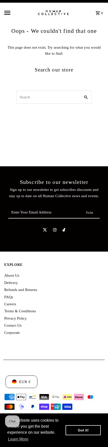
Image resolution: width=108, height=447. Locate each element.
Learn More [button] (18, 439)
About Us (11, 275)
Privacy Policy (15, 318)
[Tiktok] (64, 231)
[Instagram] (55, 231)
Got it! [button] (83, 430)
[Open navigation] (19, 13)
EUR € (25, 382)
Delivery (11, 282)
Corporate (12, 332)
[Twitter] (45, 231)
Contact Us (13, 325)
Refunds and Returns (20, 289)
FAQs (8, 297)
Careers (10, 304)
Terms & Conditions (20, 311)
